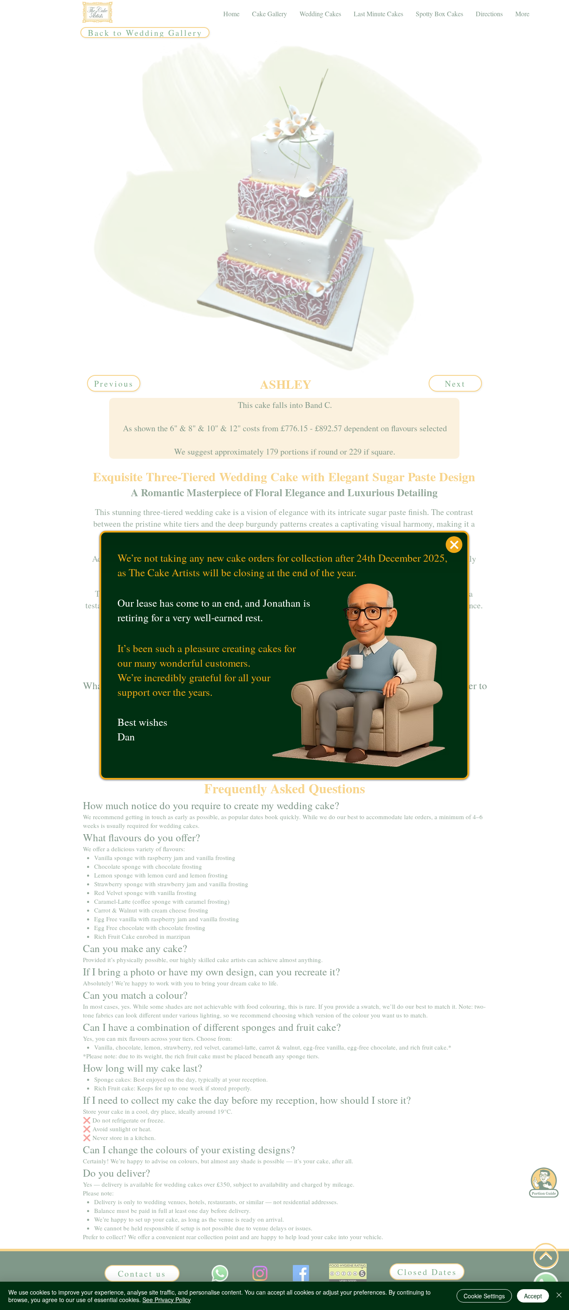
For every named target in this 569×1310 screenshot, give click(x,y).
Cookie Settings (484, 1296)
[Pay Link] (454, 544)
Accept (533, 1296)
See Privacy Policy (166, 1299)
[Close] (559, 1295)
